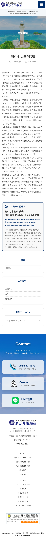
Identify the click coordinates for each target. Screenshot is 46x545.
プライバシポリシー (23, 505)
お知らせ (9, 289)
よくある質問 (23, 493)
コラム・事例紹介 (23, 484)
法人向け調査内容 (23, 466)
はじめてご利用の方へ (23, 457)
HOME (23, 453)
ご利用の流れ (23, 474)
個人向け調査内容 (23, 461)
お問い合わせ (23, 497)
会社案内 (23, 488)
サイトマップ (23, 501)
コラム (8, 294)
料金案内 (23, 470)
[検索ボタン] (38, 268)
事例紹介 (9, 299)
